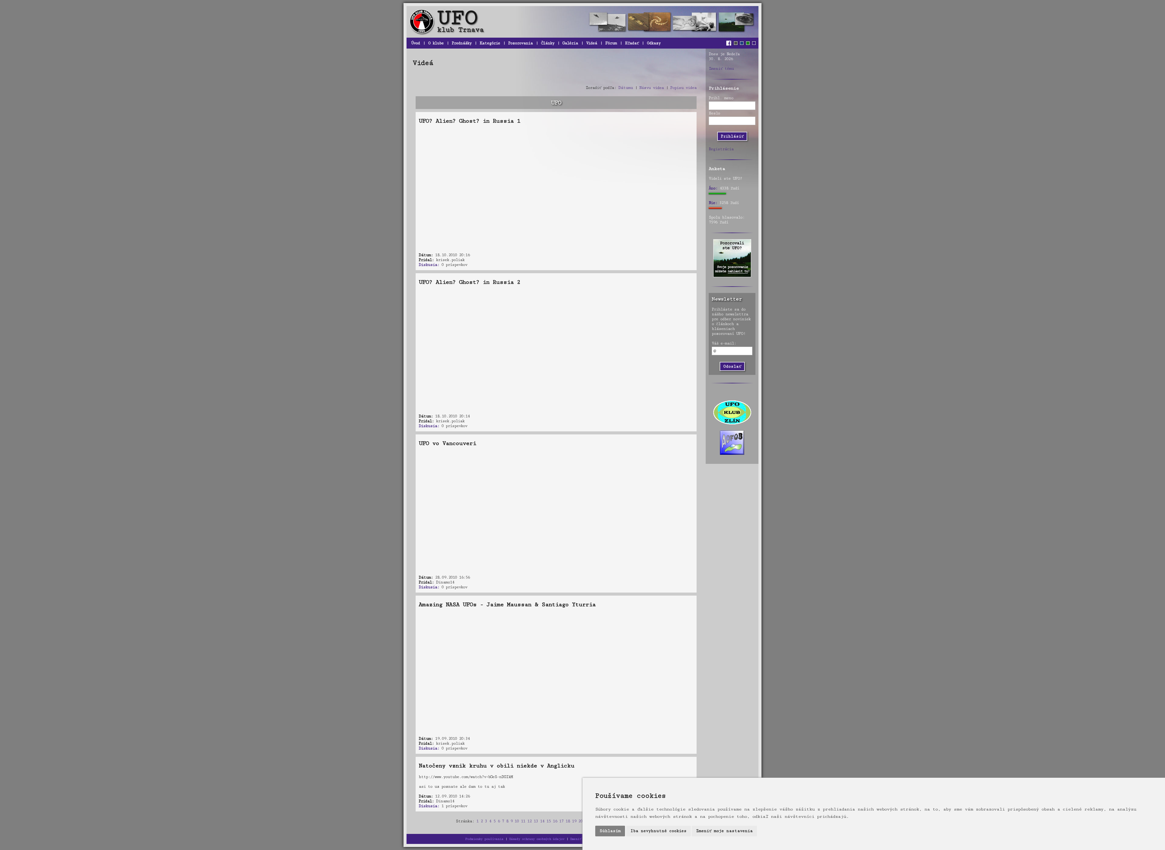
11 (523, 821)
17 (561, 821)
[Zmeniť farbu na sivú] (736, 43)
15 (548, 821)
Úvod (415, 43)
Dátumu (625, 87)
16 (555, 821)
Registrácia (721, 149)
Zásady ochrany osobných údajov (536, 839)
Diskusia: (429, 264)
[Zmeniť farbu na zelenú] (748, 43)
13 (536, 821)
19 (574, 821)
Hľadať (632, 43)
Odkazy (653, 43)
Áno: (713, 188)
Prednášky (461, 43)
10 (517, 821)
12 (529, 821)
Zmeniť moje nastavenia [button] (724, 830)
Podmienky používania (484, 839)
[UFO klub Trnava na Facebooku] (729, 43)
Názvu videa (651, 87)
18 (568, 821)
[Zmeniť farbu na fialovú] (754, 43)
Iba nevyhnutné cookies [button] (658, 830)
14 (542, 821)
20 (580, 821)
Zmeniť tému (721, 68)
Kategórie (490, 43)
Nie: (713, 202)
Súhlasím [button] (610, 830)
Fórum (611, 43)
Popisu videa (683, 87)
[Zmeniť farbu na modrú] (742, 43)
